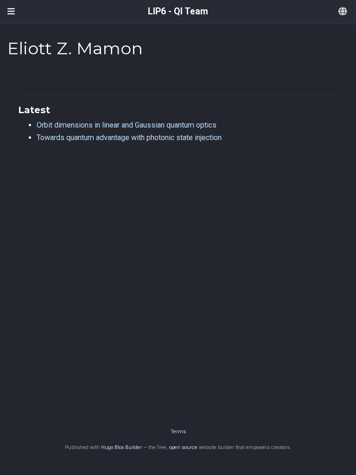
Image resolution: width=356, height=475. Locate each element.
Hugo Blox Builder (121, 447)
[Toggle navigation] (11, 12)
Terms (178, 432)
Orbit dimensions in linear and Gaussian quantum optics (126, 125)
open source (183, 447)
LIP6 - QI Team (178, 11)
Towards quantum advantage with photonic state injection (129, 137)
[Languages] (343, 11)
